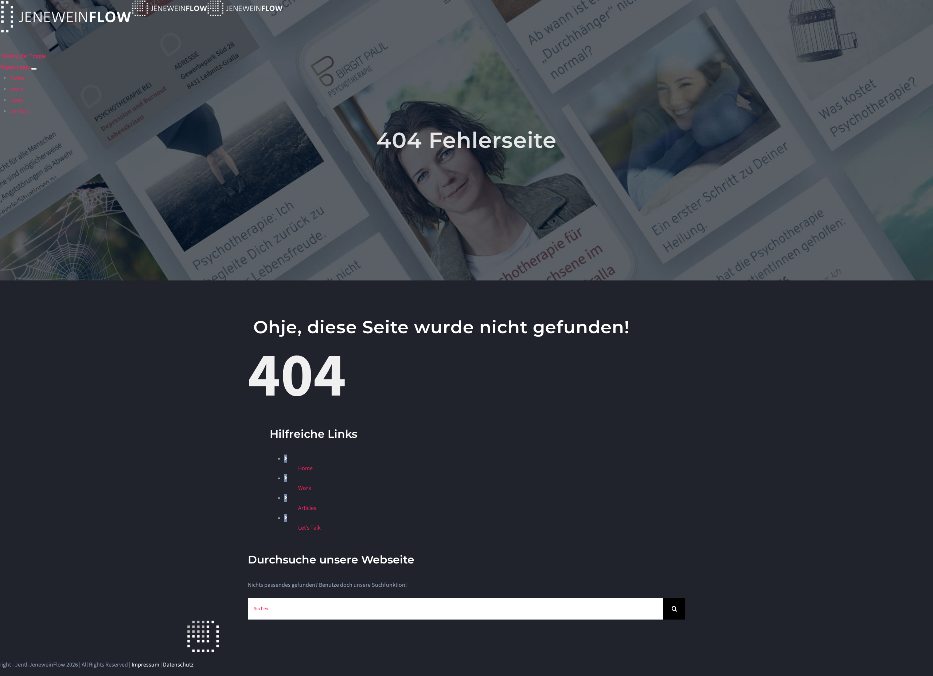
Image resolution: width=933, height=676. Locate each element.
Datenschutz (178, 665)
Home (305, 468)
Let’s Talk (309, 528)
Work (304, 488)
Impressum (145, 665)
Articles (307, 508)
